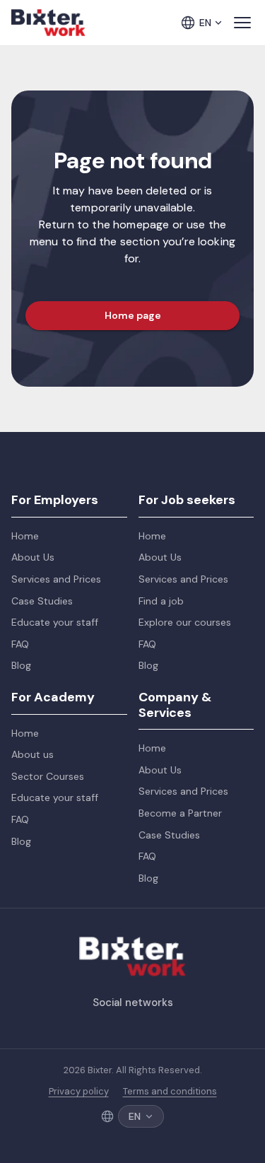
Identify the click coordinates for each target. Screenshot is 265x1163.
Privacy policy (79, 1091)
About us (32, 754)
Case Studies (42, 601)
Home (25, 536)
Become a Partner (180, 813)
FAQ (20, 644)
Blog (21, 665)
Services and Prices (56, 579)
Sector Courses (47, 776)
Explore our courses (185, 622)
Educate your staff (54, 622)
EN (205, 22)
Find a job (161, 601)
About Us (32, 557)
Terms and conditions (170, 1091)
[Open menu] (242, 22)
